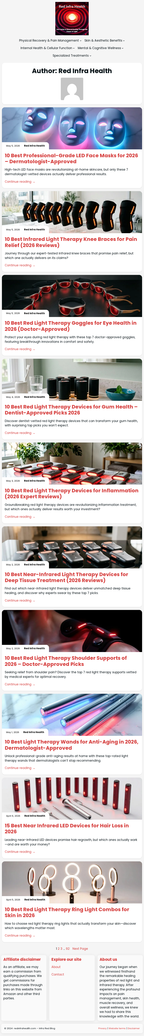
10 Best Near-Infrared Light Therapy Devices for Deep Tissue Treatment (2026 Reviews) (66, 577)
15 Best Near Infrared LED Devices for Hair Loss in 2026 (67, 829)
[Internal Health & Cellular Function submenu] (74, 48)
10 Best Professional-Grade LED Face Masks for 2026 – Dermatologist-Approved (71, 159)
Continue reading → (20, 182)
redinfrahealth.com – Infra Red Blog (34, 1028)
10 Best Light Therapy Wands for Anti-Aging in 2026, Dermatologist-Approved (71, 745)
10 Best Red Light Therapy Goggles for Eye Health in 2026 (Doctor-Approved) (71, 326)
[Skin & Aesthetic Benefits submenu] (124, 40)
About (56, 967)
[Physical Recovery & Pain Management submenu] (80, 40)
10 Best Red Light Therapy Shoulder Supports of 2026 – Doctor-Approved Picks (66, 661)
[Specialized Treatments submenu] (90, 55)
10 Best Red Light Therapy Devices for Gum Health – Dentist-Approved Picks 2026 (71, 410)
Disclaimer (134, 1028)
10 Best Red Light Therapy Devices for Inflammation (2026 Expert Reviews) (72, 494)
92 (68, 949)
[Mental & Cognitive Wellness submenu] (122, 48)
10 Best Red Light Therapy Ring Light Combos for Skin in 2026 (67, 912)
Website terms (117, 1028)
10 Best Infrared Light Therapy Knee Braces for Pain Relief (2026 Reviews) (71, 242)
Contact (57, 974)
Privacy (102, 1028)
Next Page (80, 949)
